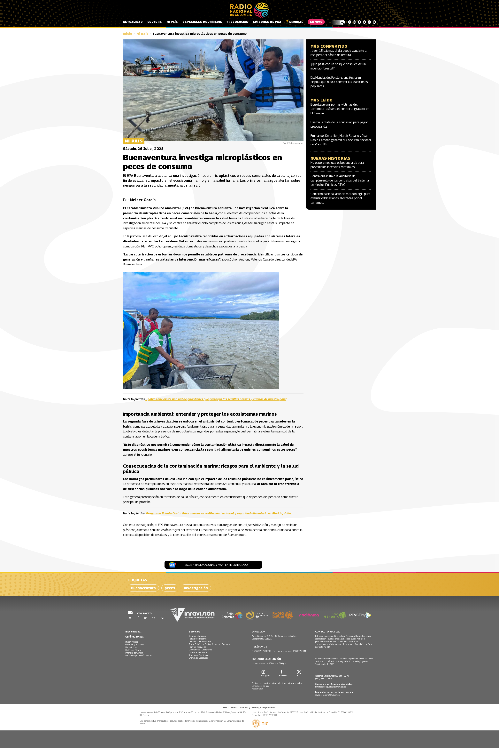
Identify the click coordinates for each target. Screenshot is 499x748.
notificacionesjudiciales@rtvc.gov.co (330, 687)
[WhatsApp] (369, 22)
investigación (196, 588)
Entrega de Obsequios (198, 658)
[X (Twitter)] (349, 22)
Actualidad (133, 21)
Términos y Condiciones (199, 655)
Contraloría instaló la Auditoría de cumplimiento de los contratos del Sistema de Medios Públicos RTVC (340, 180)
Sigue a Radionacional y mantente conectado (216, 564)
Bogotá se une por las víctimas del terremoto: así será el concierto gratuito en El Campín (340, 109)
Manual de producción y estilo (138, 655)
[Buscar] (338, 22)
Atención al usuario (197, 636)
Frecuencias (237, 21)
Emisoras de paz (267, 21)
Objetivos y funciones (134, 644)
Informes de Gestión (134, 653)
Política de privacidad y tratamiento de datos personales (277, 683)
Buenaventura (143, 588)
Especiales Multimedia (202, 21)
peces (170, 588)
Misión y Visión (131, 642)
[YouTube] (364, 22)
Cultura (154, 21)
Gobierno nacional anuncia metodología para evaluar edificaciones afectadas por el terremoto (340, 198)
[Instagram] (354, 22)
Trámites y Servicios (197, 647)
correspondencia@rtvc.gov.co (328, 644)
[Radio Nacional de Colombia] (249, 10)
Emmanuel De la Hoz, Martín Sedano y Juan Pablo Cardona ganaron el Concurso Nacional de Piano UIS (341, 140)
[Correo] (374, 22)
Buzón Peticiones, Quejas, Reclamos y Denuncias (210, 644)
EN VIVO (316, 21)
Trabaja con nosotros (197, 639)
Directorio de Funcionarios (200, 649)
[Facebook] (359, 22)
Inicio (127, 34)
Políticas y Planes (133, 650)
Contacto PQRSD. (323, 647)
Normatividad (131, 647)
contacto (144, 613)
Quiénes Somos (134, 636)
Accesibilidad (258, 689)
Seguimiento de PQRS (324, 664)
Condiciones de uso (260, 686)
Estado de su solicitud (198, 652)
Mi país (172, 21)
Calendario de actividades (200, 641)
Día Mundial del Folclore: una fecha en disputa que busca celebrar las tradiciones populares (339, 82)
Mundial (296, 22)
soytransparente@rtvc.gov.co (327, 695)
